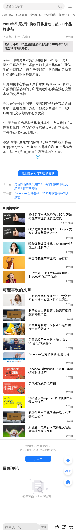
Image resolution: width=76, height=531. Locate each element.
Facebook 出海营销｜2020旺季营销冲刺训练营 (41, 195)
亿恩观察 (21, 15)
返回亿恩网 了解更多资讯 (38, 173)
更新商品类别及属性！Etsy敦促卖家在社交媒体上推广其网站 (41, 186)
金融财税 (36, 15)
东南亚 (26, 37)
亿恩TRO (7, 15)
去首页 (38, 459)
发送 (44, 527)
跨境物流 (50, 15)
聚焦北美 (64, 15)
